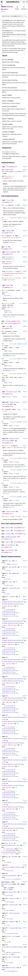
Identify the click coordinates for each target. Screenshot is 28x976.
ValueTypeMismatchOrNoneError (10, 852)
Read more (12, 226)
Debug (8, 231)
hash (5, 290)
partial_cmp (8, 445)
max (3, 346)
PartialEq (6, 404)
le (3, 471)
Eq (6, 247)
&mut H (4, 292)
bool (5, 411)
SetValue (9, 261)
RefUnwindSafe (11, 537)
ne (3, 423)
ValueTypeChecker (10, 850)
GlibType (19, 604)
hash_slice (8, 303)
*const (5, 606)
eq (5, 409)
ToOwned (12, 921)
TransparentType (15, 928)
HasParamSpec (11, 252)
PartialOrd (6, 441)
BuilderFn (9, 271)
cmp (5, 331)
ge (3, 498)
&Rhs (10, 425)
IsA (6, 321)
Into (13, 857)
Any (10, 561)
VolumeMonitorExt (9, 967)
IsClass (8, 879)
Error (7, 853)
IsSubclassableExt (9, 876)
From (10, 597)
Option (4, 171)
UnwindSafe (9, 550)
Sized (9, 312)
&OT (19, 409)
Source (3, 11)
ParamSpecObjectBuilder (12, 273)
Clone (8, 200)
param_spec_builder (11, 278)
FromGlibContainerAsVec (11, 602)
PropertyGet (13, 905)
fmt (5, 235)
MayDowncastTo (6, 884)
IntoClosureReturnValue (11, 867)
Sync (8, 531)
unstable (19, 217)
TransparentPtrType (12, 933)
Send (8, 528)
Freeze (8, 534)
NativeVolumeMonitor (13, 323)
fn (16, 271)
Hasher (8, 295)
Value (11, 870)
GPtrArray (12, 625)
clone (6, 205)
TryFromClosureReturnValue (12, 947)
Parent (8, 397)
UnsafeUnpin (10, 545)
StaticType (10, 511)
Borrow (11, 567)
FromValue (8, 849)
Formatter (5, 237)
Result (18, 237)
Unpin (7, 542)
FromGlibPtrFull (6, 614)
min (3, 360)
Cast (10, 582)
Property (12, 898)
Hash (8, 285)
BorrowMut (12, 573)
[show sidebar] (1, 2)
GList (10, 606)
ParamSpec (9, 257)
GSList (10, 644)
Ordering (13, 333)
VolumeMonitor (12, 2)
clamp (4, 375)
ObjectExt (12, 892)
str (19, 271)
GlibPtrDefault (8, 604)
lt (3, 460)
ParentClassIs (11, 392)
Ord (7, 326)
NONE (11, 169)
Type (19, 516)
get (8, 176)
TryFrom (14, 936)
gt (3, 485)
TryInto (14, 957)
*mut (4, 664)
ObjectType (14, 402)
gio (2, 4)
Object (15, 397)
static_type (8, 516)
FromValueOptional (8, 845)
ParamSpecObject (8, 259)
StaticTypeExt (14, 913)
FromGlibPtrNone (6, 611)
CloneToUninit (14, 588)
